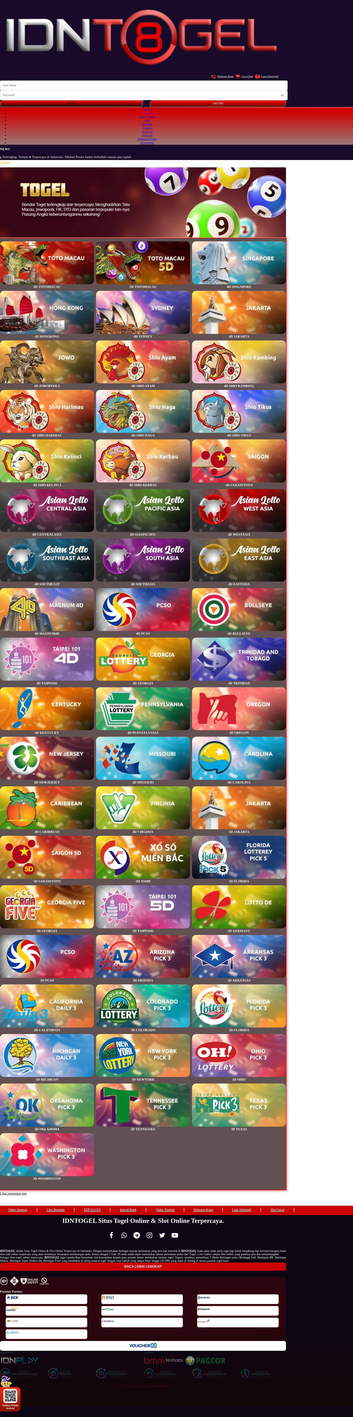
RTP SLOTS (92, 1209)
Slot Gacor (277, 1209)
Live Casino (147, 117)
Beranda (5, 162)
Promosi (147, 135)
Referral (147, 131)
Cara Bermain (56, 1209)
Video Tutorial (165, 1209)
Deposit (147, 124)
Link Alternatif (241, 1209)
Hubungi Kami (225, 76)
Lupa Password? (270, 76)
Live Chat (247, 76)
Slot (147, 120)
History (147, 128)
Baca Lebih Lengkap (143, 1266)
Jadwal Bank (128, 1209)
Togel (147, 113)
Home (147, 109)
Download (147, 142)
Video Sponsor (17, 1209)
